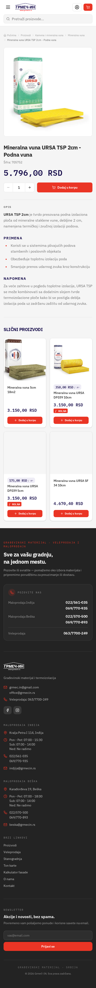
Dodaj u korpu (67, 187)
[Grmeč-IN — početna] (25, 7)
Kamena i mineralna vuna (49, 35)
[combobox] (48, 18)
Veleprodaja (12, 852)
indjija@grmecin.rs (22, 768)
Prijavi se (48, 946)
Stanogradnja (13, 859)
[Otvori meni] (8, 7)
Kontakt (9, 886)
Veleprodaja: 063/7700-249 (28, 699)
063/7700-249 (76, 633)
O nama (9, 879)
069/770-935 (77, 608)
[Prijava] (77, 7)
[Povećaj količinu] (29, 187)
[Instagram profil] (17, 710)
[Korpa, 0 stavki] (87, 7)
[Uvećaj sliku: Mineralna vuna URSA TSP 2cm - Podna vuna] (48, 92)
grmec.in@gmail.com (24, 687)
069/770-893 (77, 622)
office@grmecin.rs (22, 693)
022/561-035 (77, 602)
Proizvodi (26, 35)
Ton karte (10, 865)
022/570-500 (77, 616)
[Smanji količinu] (8, 187)
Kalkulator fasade (16, 872)
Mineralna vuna (76, 35)
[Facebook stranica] (8, 710)
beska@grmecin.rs (22, 825)
